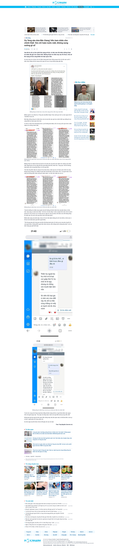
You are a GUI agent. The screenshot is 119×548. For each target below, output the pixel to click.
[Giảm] (32, 49)
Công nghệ (86, 6)
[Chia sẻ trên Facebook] (64, 49)
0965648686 (70, 541)
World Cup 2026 (81, 534)
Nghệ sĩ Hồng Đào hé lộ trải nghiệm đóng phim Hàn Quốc (41, 524)
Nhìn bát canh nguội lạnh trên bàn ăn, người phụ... (85, 34)
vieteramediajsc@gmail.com (81, 541)
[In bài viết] (71, 49)
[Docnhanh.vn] (32, 541)
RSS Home (72, 545)
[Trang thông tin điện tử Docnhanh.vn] (59, 3)
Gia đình (58, 6)
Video (37, 531)
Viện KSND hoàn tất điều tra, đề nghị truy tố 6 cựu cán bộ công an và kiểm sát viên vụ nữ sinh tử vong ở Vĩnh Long (48, 506)
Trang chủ (28, 531)
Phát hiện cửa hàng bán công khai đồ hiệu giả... (60, 34)
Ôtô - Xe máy (74, 6)
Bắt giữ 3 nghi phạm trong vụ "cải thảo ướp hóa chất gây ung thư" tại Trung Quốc (46, 509)
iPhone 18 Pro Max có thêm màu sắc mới (37, 526)
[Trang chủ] (25, 7)
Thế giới (39, 6)
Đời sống (81, 6)
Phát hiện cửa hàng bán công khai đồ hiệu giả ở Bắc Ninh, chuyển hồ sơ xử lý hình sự (47, 517)
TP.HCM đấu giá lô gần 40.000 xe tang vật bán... (35, 34)
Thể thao (63, 6)
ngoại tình (32, 456)
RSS (68, 545)
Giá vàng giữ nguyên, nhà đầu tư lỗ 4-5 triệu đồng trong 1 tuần (42, 522)
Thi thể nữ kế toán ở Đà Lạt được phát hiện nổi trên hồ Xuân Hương (43, 511)
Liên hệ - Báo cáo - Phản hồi (59, 545)
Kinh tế (43, 6)
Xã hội (29, 6)
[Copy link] (69, 49)
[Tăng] (37, 49)
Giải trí (53, 6)
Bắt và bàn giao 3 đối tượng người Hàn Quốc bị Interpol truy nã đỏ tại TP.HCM (46, 503)
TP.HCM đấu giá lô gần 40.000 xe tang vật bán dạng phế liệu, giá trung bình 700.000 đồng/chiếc (48, 514)
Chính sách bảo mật (47, 545)
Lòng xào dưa (38, 456)
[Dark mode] (91, 7)
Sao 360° (49, 6)
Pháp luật (34, 6)
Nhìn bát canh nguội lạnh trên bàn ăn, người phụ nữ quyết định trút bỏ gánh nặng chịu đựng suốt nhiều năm (48, 519)
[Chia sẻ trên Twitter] (66, 49)
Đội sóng (27, 456)
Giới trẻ (68, 6)
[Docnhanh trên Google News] (27, 49)
